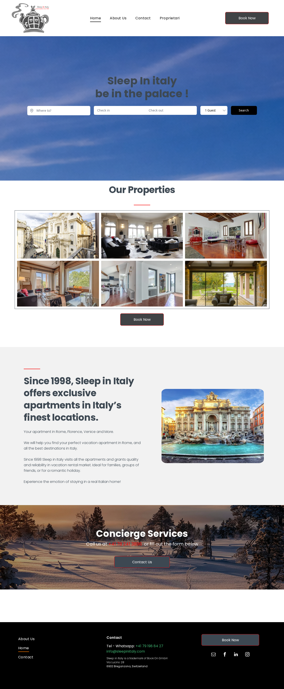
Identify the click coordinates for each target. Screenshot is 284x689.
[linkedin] (236, 655)
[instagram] (247, 655)
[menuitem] (95, 18)
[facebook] (224, 655)
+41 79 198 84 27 (149, 646)
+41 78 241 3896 (125, 544)
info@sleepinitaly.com (125, 651)
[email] (213, 655)
